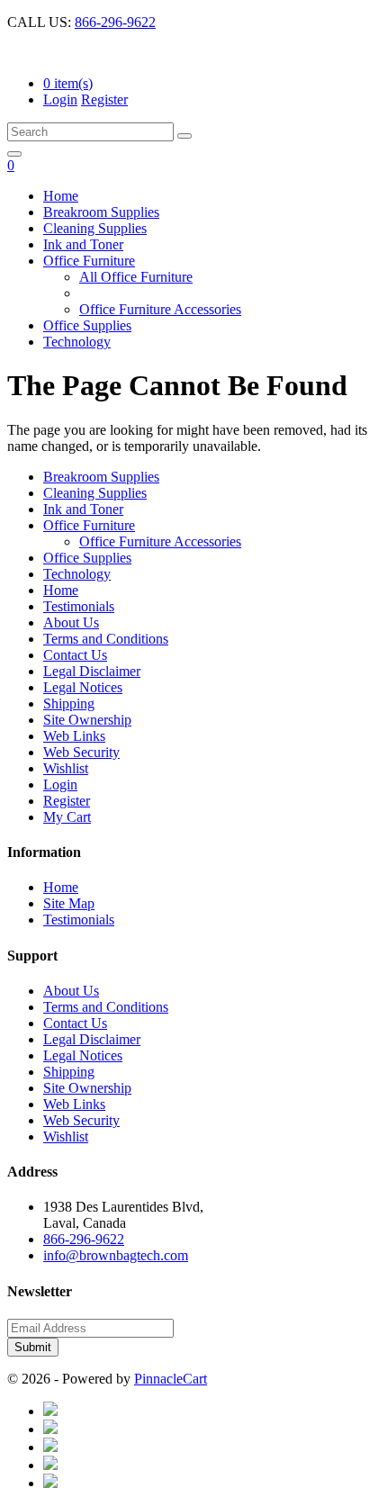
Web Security (81, 752)
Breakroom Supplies (101, 212)
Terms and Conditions (105, 638)
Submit (32, 1347)
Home (60, 195)
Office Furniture (89, 260)
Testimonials (78, 606)
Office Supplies (87, 325)
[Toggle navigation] (14, 154)
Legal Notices (82, 687)
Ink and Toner (83, 244)
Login (60, 99)
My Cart (67, 817)
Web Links (74, 736)
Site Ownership (87, 719)
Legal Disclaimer (91, 671)
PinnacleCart (170, 1378)
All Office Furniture (136, 276)
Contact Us (75, 655)
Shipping (68, 703)
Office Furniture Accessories (160, 309)
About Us (71, 622)
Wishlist (65, 768)
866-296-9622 (115, 22)
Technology (77, 341)
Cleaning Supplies (95, 228)
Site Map (68, 903)
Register (104, 99)
